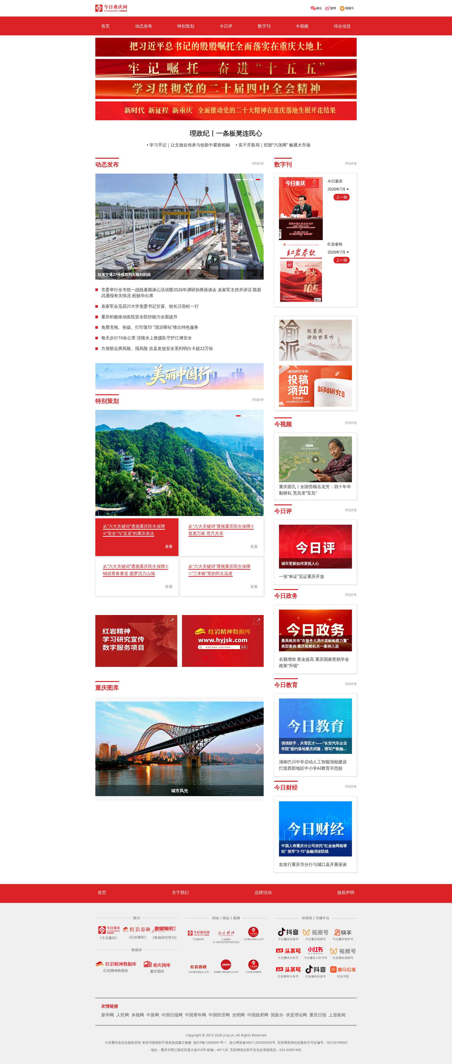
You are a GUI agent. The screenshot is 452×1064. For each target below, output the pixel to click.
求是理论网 (296, 1015)
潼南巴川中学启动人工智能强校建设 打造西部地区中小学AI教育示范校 (313, 765)
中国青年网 (195, 1015)
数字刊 (264, 26)
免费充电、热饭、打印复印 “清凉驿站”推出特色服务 (149, 327)
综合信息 (342, 26)
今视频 (302, 26)
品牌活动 (263, 892)
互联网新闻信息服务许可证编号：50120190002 (312, 1042)
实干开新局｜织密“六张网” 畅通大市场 (274, 145)
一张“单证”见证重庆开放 (301, 576)
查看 (169, 546)
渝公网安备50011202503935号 (252, 1042)
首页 (105, 26)
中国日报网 (172, 1015)
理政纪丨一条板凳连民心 (226, 133)
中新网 (152, 1015)
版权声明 (345, 892)
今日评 (226, 26)
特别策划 (185, 26)
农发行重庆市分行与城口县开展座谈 (313, 864)
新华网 (107, 1015)
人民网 (122, 1015)
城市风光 (179, 790)
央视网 (137, 1015)
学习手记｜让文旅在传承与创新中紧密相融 (189, 145)
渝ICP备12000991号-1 (209, 1042)
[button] (238, 179)
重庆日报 (317, 1015)
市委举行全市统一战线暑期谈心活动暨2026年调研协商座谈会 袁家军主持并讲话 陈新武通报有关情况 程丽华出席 (181, 293)
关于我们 (180, 892)
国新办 (277, 1015)
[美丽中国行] (179, 376)
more (258, 163)
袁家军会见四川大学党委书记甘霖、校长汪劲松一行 (150, 306)
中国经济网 (219, 1015)
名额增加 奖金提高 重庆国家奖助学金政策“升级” (314, 662)
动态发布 (143, 26)
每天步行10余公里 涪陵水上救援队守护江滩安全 (146, 338)
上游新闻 (337, 1015)
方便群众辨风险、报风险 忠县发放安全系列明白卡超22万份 (157, 348)
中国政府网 (257, 1015)
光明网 (238, 1015)
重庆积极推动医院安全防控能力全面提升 (139, 317)
